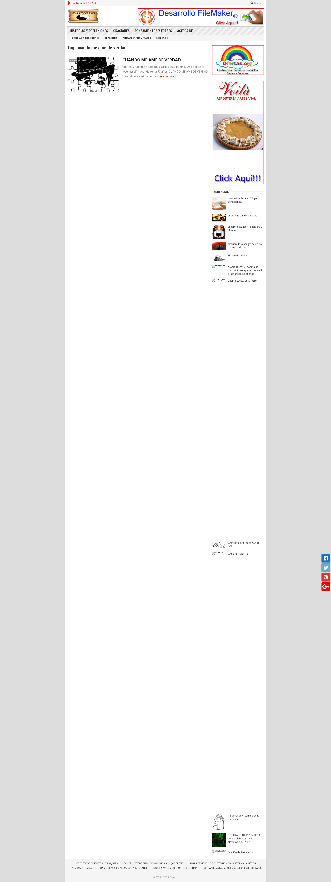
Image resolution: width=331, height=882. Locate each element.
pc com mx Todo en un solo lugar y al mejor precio (153, 863)
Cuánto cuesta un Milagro (242, 280)
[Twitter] (326, 567)
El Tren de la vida (237, 255)
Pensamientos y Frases (153, 31)
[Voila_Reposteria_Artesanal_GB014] (238, 183)
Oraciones (121, 31)
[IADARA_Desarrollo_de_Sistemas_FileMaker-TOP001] (201, 25)
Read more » (167, 76)
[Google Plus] (326, 586)
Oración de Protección (240, 852)
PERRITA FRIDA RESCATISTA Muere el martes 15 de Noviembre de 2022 (244, 838)
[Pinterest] (326, 577)
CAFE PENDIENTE (238, 553)
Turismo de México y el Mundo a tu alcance (122, 867)
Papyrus (173, 877)
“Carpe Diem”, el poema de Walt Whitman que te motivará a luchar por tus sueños (245, 270)
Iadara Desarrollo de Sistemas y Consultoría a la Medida (222, 863)
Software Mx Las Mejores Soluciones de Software (233, 867)
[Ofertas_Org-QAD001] (238, 74)
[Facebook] (326, 558)
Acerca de (185, 31)
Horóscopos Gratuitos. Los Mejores (96, 863)
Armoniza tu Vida (82, 867)
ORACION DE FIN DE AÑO (243, 215)
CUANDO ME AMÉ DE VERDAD (151, 60)
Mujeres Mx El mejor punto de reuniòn (175, 867)
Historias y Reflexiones (89, 31)
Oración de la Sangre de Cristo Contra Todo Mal (245, 245)
